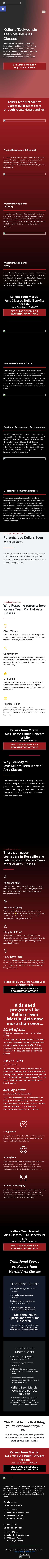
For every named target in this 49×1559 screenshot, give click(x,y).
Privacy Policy (19, 1552)
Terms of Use (30, 1552)
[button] (3, 8)
